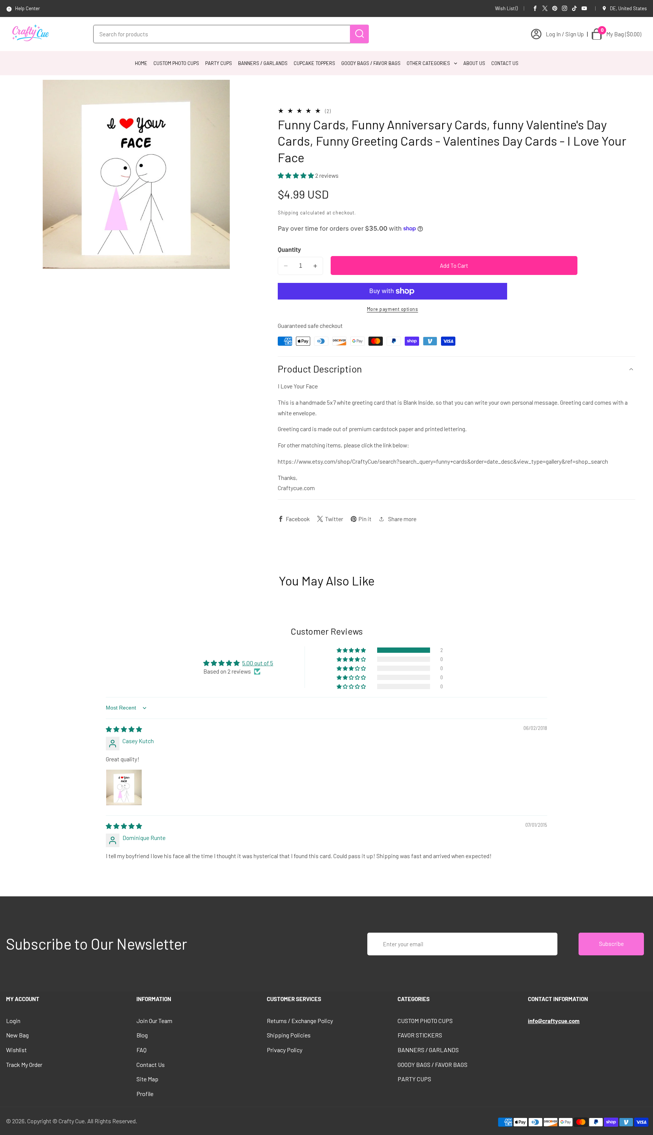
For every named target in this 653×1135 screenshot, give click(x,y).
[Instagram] (564, 8)
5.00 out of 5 (257, 662)
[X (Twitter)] (545, 8)
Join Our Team (154, 1020)
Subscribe (611, 943)
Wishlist (16, 1049)
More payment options (392, 309)
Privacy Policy (284, 1049)
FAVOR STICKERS (420, 1035)
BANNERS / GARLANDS (428, 1049)
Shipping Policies (289, 1035)
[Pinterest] (555, 8)
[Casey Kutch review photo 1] (124, 787)
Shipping (288, 213)
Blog (142, 1035)
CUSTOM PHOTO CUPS (425, 1020)
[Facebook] (535, 8)
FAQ (141, 1049)
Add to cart (454, 265)
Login (13, 1020)
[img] (124, 729)
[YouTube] (584, 8)
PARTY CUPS (414, 1078)
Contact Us (150, 1064)
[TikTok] (574, 8)
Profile (144, 1093)
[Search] (359, 34)
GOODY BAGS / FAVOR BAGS (432, 1064)
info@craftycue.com (554, 1020)
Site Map (147, 1078)
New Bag (17, 1035)
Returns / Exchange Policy (300, 1020)
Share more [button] (402, 518)
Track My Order (24, 1064)
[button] (296, 175)
